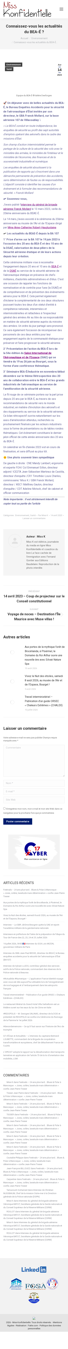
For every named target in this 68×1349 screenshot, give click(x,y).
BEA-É (55, 266)
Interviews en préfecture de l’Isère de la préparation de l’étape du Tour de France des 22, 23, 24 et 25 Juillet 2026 (34, 936)
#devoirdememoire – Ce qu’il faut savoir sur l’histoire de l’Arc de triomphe (33, 1028)
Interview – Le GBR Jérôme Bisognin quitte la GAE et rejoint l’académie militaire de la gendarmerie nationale (31, 926)
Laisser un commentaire (34, 518)
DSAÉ (13, 270)
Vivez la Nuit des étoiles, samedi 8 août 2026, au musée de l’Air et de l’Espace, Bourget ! (44, 680)
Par (43, 515)
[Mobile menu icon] (61, 9)
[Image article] (12, 652)
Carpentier (11, 1179)
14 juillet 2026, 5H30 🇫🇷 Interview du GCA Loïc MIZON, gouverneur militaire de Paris (28, 945)
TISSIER (10, 1114)
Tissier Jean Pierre (15, 1093)
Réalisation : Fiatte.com (27, 1325)
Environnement (13, 65)
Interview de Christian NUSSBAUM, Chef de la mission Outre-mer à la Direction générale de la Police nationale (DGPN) (29, 1193)
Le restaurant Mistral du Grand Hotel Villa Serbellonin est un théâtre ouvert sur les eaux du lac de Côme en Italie (31, 1006)
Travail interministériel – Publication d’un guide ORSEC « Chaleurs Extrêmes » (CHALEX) (44, 701)
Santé (9, 69)
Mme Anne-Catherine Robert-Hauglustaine (32, 227)
